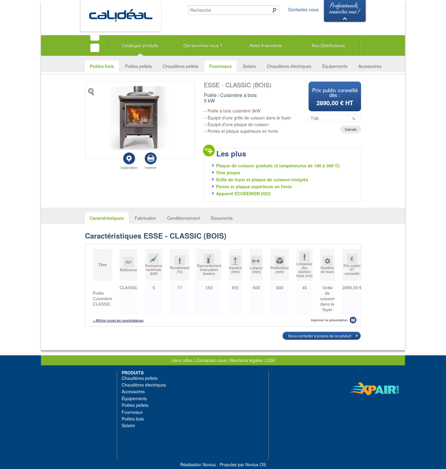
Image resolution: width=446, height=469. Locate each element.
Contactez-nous (303, 10)
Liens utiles (182, 360)
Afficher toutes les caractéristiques (120, 320)
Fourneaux (220, 66)
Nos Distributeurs (328, 45)
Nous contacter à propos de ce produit (319, 335)
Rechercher (271, 10)
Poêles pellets (138, 66)
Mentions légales (246, 360)
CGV (270, 360)
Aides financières (265, 45)
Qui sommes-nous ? (203, 45)
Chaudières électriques (289, 66)
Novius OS (255, 464)
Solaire (249, 66)
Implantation (129, 167)
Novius (209, 464)
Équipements (334, 66)
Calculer (351, 129)
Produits (133, 373)
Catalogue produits (140, 45)
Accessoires (369, 66)
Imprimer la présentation (329, 320)
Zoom (92, 93)
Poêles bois (102, 66)
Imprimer (151, 167)
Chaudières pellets (180, 66)
